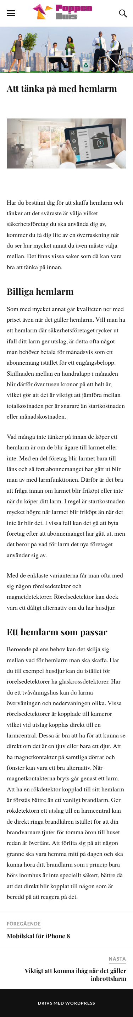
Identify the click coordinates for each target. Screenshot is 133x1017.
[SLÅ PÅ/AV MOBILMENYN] (11, 13)
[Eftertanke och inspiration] (66, 16)
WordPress (80, 1003)
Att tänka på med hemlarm (62, 88)
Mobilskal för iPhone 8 (38, 936)
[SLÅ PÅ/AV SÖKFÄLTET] (122, 13)
